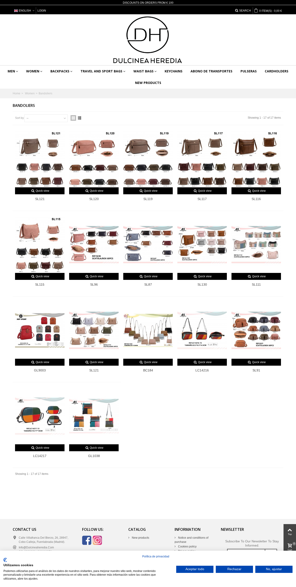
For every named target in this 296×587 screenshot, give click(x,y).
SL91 (256, 370)
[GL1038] (94, 416)
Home (16, 93)
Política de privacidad (155, 556)
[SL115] (40, 244)
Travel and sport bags (101, 71)
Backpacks (59, 71)
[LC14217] (40, 416)
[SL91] (256, 330)
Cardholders (276, 71)
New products (148, 82)
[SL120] (94, 159)
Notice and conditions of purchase (191, 540)
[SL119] (148, 159)
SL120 (94, 199)
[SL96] (94, 244)
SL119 (148, 199)
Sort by (19, 118)
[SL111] (256, 244)
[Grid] (73, 118)
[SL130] (202, 244)
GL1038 (94, 456)
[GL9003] (40, 330)
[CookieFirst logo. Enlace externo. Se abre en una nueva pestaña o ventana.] (5, 560)
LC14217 (39, 456)
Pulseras (248, 71)
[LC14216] (202, 330)
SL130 (202, 284)
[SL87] (148, 244)
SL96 (94, 284)
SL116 (256, 199)
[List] (79, 118)
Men (11, 71)
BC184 (148, 370)
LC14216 (202, 370)
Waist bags (143, 71)
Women (32, 71)
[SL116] (256, 159)
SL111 (256, 284)
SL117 (202, 199)
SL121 (40, 199)
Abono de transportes (211, 71)
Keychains (173, 71)
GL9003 (40, 370)
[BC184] (148, 330)
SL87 (148, 284)
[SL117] (202, 159)
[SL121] (40, 159)
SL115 (39, 284)
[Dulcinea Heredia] (148, 39)
